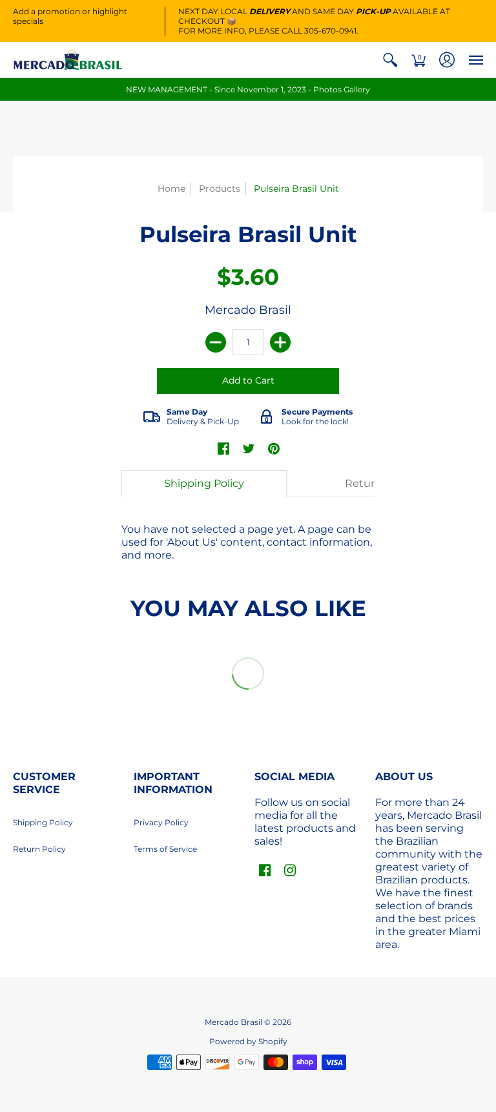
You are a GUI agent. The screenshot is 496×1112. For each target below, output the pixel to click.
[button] (390, 59)
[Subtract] (215, 342)
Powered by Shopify (248, 1041)
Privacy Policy (161, 822)
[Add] (280, 342)
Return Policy (39, 849)
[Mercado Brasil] (68, 59)
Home (171, 188)
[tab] (204, 483)
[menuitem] (390, 59)
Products (219, 188)
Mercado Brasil (248, 310)
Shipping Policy (43, 822)
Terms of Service (165, 849)
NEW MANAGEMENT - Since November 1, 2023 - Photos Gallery (248, 89)
